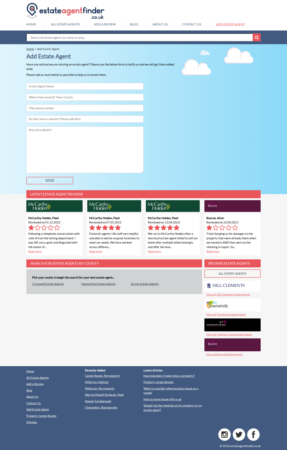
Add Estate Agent (37, 409)
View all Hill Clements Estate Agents (228, 294)
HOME (31, 24)
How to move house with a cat (163, 399)
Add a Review (35, 384)
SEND (49, 180)
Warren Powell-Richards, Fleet (104, 394)
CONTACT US (191, 24)
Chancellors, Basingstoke (101, 407)
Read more (34, 251)
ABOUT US (160, 24)
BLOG (134, 24)
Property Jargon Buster (41, 416)
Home (30, 371)
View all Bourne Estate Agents (224, 354)
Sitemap (31, 422)
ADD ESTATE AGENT (230, 24)
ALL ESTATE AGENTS (65, 24)
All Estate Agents (37, 377)
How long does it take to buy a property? (169, 375)
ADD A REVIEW (105, 24)
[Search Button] (257, 37)
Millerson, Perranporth (99, 388)
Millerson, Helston (97, 382)
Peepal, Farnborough (98, 401)
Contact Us (33, 403)
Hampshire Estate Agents (98, 284)
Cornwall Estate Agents (48, 284)
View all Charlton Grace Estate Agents (229, 334)
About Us (32, 396)
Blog (29, 390)
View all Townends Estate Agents (226, 314)
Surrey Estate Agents (145, 284)
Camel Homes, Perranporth (102, 375)
